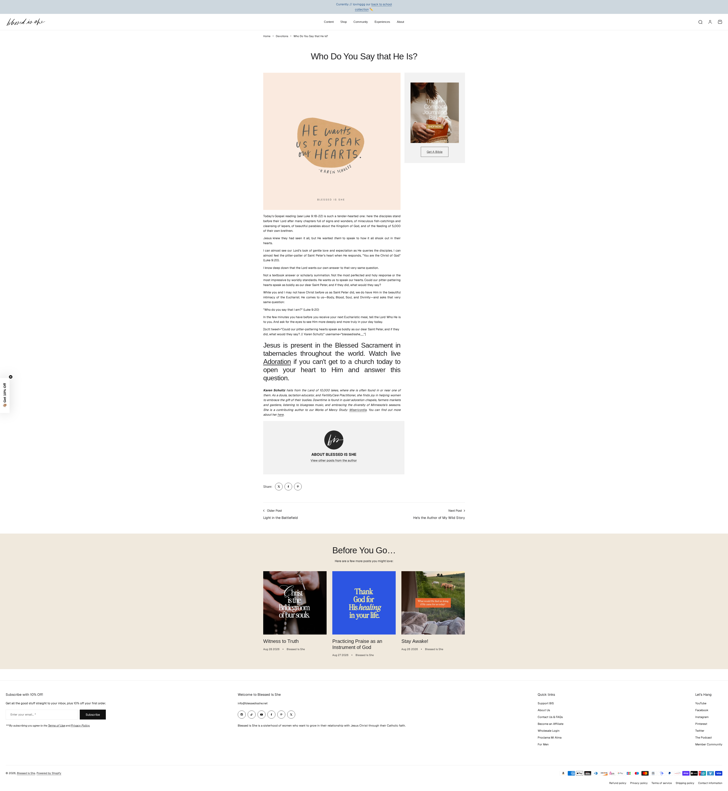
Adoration (277, 361)
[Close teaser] (11, 377)
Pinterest (701, 724)
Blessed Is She (26, 773)
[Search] (700, 22)
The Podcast (703, 737)
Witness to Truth (281, 641)
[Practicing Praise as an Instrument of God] (364, 603)
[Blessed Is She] (26, 22)
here (280, 415)
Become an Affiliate (550, 724)
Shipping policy (685, 783)
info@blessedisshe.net (253, 703)
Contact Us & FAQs (550, 717)
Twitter (699, 730)
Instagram (702, 717)
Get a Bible (435, 152)
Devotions (282, 36)
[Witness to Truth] (295, 603)
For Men (543, 744)
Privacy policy (639, 783)
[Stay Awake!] (433, 603)
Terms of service (661, 783)
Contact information (710, 783)
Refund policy (617, 783)
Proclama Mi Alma (549, 737)
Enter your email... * (23, 714)
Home (266, 36)
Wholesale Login (549, 730)
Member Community (708, 744)
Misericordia (358, 410)
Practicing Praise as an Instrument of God (357, 644)
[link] (279, 486)
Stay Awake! (414, 641)
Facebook (701, 710)
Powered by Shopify (49, 773)
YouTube (700, 703)
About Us (544, 710)
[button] (5, 395)
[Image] (435, 113)
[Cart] (720, 22)
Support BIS (546, 703)
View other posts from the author (334, 460)
